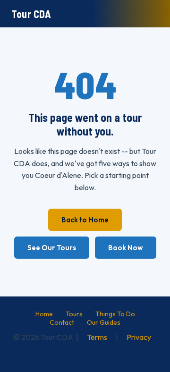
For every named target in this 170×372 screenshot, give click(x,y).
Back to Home (85, 219)
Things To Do (115, 314)
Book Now (125, 247)
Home (44, 314)
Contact (62, 322)
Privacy (139, 337)
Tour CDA (31, 14)
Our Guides (103, 322)
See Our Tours (51, 247)
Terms (97, 337)
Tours (74, 314)
